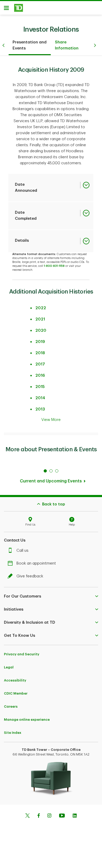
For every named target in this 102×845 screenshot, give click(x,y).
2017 (40, 364)
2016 (40, 376)
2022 (40, 308)
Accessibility (15, 680)
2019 (40, 342)
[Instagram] (49, 816)
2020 (40, 331)
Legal (9, 667)
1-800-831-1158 (54, 265)
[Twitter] (27, 816)
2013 (40, 409)
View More (51, 420)
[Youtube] (62, 816)
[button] (51, 596)
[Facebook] (38, 816)
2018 (40, 353)
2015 (40, 387)
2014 (40, 398)
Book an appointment (36, 563)
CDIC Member (15, 693)
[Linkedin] (75, 816)
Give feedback (29, 576)
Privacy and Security (21, 654)
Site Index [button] (12, 732)
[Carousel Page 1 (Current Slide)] (45, 470)
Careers (11, 706)
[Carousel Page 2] (51, 470)
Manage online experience (27, 719)
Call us (22, 551)
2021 (40, 319)
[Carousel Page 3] (56, 470)
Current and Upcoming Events (51, 481)
